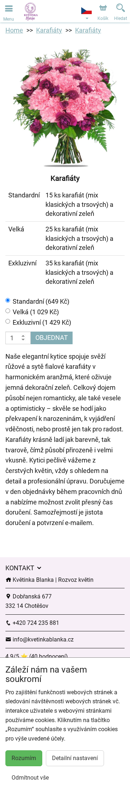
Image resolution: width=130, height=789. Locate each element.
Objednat (51, 337)
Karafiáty (49, 30)
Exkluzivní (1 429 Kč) (42, 322)
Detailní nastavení (75, 758)
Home (14, 30)
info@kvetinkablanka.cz (42, 639)
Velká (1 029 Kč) (36, 312)
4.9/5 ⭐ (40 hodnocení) (36, 656)
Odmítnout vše (30, 777)
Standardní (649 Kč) (41, 301)
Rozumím (24, 758)
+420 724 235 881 (35, 622)
